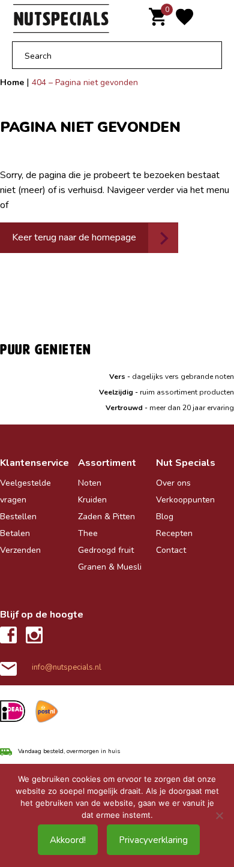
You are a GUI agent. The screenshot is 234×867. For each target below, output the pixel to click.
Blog (164, 516)
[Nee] (219, 815)
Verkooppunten (185, 499)
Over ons (173, 483)
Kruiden (92, 499)
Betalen (15, 533)
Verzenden (20, 550)
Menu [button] (214, 19)
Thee (88, 533)
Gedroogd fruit (106, 550)
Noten (89, 483)
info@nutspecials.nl (66, 667)
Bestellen (18, 516)
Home (12, 82)
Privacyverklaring (153, 840)
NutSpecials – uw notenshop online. (65, 19)
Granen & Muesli (110, 567)
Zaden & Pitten (106, 516)
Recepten (174, 533)
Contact (171, 550)
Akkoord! (68, 840)
